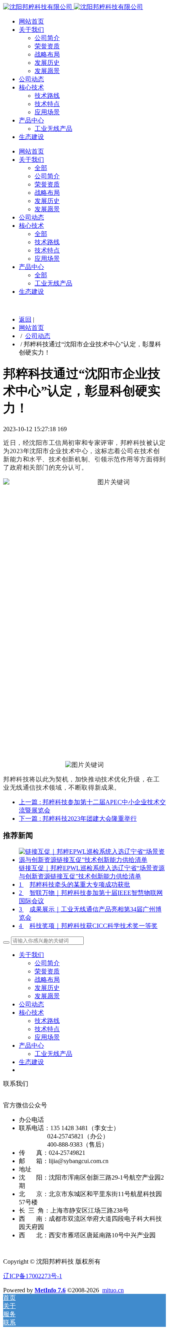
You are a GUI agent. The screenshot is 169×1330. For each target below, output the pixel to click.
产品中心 (31, 120)
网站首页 (31, 21)
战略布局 (47, 54)
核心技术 (31, 87)
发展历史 (47, 62)
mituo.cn (113, 1290)
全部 (41, 168)
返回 (25, 319)
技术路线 (47, 95)
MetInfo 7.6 (50, 1290)
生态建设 (31, 137)
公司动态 (31, 79)
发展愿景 (47, 71)
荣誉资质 (47, 46)
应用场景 (47, 112)
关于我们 (31, 29)
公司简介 (47, 38)
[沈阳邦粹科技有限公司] (73, 7)
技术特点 (47, 104)
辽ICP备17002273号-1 (32, 1276)
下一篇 (78, 818)
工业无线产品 (53, 128)
